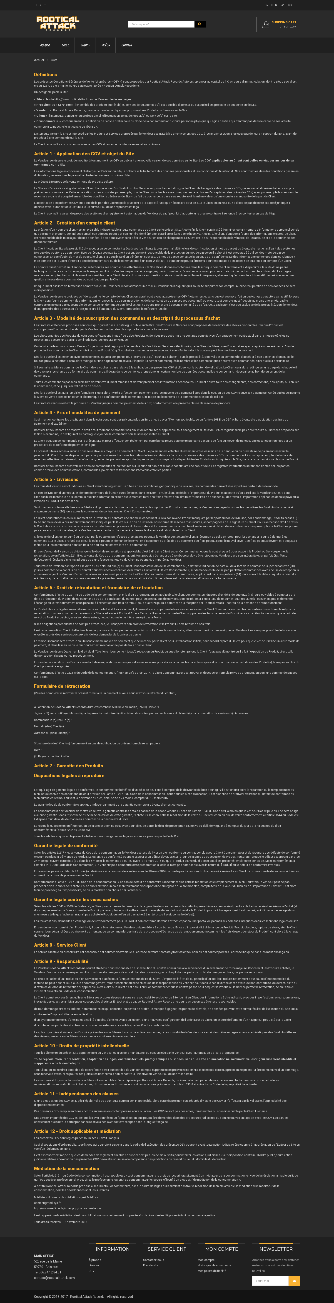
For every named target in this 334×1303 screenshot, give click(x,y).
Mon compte (206, 1260)
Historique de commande (214, 1265)
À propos (95, 1260)
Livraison (94, 1265)
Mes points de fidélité (212, 1271)
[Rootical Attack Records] (60, 24)
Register (290, 5)
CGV (91, 1271)
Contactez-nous (153, 1260)
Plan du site (150, 1265)
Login (272, 5)
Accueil (39, 60)
